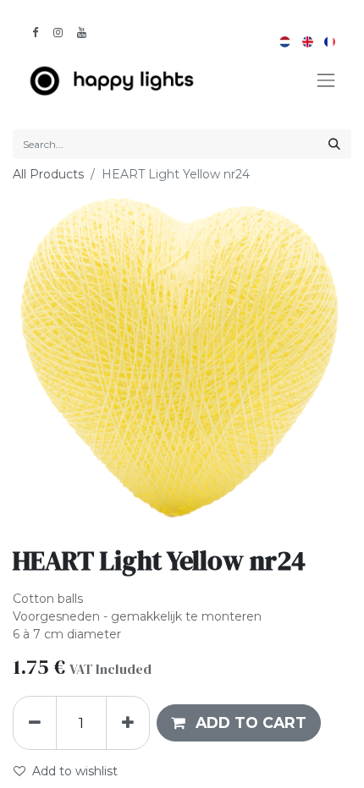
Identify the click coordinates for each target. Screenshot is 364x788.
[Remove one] (35, 723)
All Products (48, 174)
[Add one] (128, 723)
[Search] (334, 144)
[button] (239, 722)
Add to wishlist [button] (75, 771)
